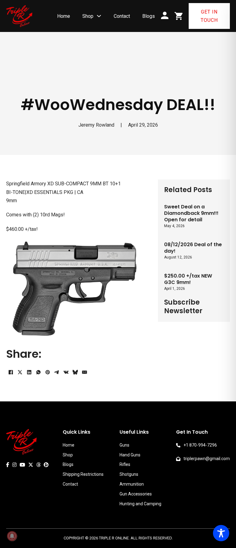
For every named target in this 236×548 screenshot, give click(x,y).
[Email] (84, 372)
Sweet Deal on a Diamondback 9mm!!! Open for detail (191, 213)
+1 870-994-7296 (200, 445)
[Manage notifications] (12, 536)
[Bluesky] (75, 372)
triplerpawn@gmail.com (206, 458)
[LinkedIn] (29, 372)
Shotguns (129, 474)
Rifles (125, 464)
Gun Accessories (136, 493)
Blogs (148, 16)
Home (63, 16)
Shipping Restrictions (83, 474)
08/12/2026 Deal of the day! (193, 247)
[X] (20, 372)
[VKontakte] (66, 372)
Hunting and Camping (140, 503)
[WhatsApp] (38, 372)
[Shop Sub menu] (98, 16)
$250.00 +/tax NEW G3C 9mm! (188, 279)
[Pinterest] (47, 372)
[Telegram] (56, 372)
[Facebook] (10, 372)
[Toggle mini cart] (179, 16)
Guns (124, 445)
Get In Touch (209, 16)
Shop (87, 16)
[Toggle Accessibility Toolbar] (221, 533)
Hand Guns (130, 454)
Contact (122, 16)
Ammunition (132, 484)
